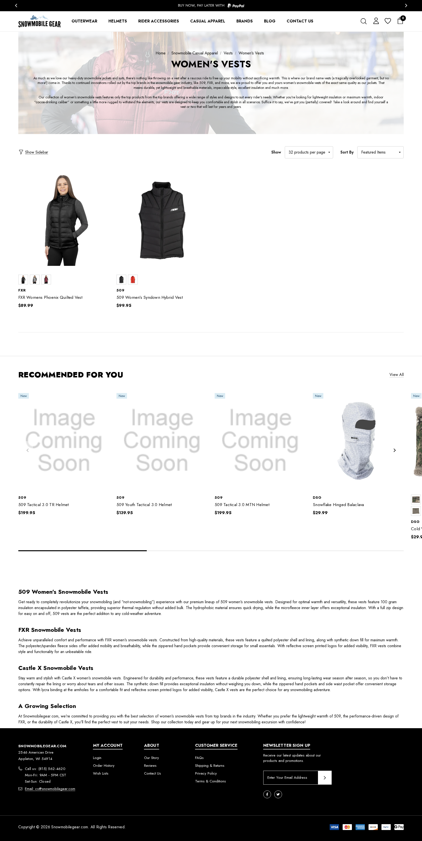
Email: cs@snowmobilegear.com (50, 788)
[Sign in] (375, 20)
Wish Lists (100, 773)
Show (276, 152)
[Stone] (416, 511)
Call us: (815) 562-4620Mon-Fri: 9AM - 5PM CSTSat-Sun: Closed (45, 775)
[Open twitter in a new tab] (278, 794)
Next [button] (406, 5)
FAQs (199, 757)
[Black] (23, 279)
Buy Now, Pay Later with (202, 5)
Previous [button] (16, 5)
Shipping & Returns (209, 765)
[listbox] (380, 152)
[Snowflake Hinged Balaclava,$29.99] (358, 440)
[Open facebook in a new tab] (267, 794)
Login (97, 757)
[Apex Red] (133, 279)
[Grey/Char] (35, 279)
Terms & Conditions (210, 781)
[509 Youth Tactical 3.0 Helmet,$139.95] (161, 440)
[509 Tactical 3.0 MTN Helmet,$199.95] (260, 440)
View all (397, 375)
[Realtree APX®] (416, 499)
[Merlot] (46, 279)
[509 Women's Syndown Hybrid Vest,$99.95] (161, 220)
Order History (104, 765)
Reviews (150, 765)
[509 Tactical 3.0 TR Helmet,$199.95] (63, 440)
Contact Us (152, 773)
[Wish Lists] (387, 21)
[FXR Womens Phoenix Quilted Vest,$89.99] (63, 220)
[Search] (363, 21)
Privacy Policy (206, 773)
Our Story (151, 757)
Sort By (347, 152)
